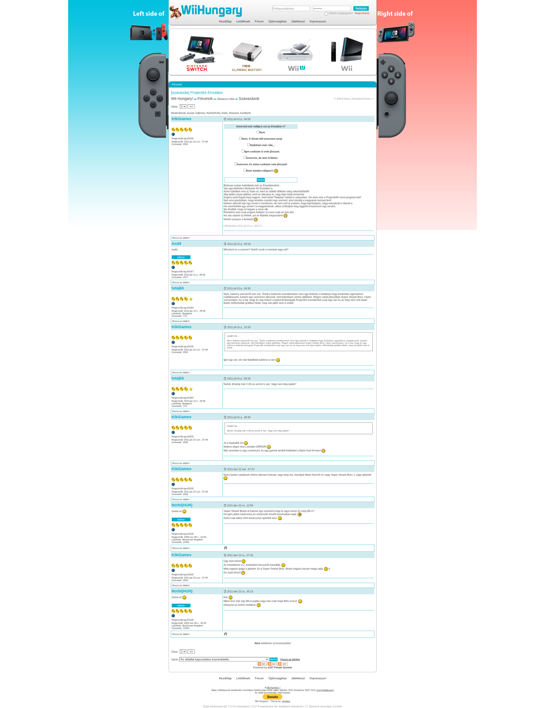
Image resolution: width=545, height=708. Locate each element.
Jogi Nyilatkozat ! (325, 690)
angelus (286, 701)
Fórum (259, 21)
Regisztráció (362, 13)
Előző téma (343, 98)
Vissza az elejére (180, 238)
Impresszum (318, 21)
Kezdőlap (225, 21)
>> (191, 106)
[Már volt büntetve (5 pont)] (173, 135)
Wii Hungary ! (273, 687)
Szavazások (249, 98)
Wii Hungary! (182, 98)
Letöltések (243, 21)
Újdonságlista (277, 21)
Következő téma (361, 98)
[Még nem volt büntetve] (173, 268)
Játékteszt (298, 21)
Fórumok (205, 98)
